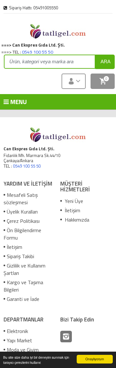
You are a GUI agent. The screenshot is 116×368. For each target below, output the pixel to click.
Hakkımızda (76, 219)
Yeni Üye (73, 201)
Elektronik (17, 331)
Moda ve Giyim (23, 350)
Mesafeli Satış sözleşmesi (21, 198)
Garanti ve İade (23, 299)
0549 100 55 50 (37, 51)
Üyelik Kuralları (22, 211)
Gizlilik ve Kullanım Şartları (24, 269)
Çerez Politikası (23, 221)
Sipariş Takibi (20, 256)
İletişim (14, 247)
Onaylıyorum (94, 358)
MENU (13, 101)
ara (106, 61)
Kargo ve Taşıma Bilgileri (23, 286)
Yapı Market (19, 340)
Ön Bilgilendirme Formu (22, 233)
